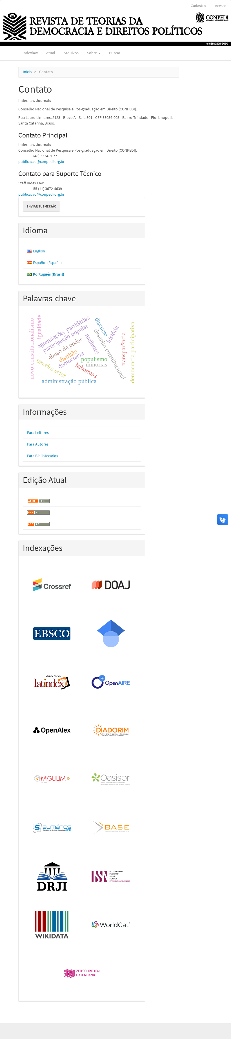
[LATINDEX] (52, 682)
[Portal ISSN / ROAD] (111, 876)
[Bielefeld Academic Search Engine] (111, 828)
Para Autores (37, 444)
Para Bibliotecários (42, 455)
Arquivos (71, 52)
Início (27, 71)
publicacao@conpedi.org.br (41, 161)
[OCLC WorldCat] (111, 925)
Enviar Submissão (41, 206)
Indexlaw (30, 52)
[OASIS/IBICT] (111, 779)
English (39, 251)
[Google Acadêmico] (111, 633)
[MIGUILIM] (52, 779)
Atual (50, 52)
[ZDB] (82, 973)
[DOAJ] (111, 585)
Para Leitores (38, 432)
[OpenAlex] (52, 731)
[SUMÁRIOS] (52, 828)
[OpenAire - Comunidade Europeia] (111, 682)
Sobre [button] (92, 52)
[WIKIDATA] (52, 925)
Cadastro (198, 5)
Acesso (220, 5)
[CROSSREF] (52, 585)
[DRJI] (52, 876)
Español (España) (47, 262)
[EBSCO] (52, 633)
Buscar (114, 52)
